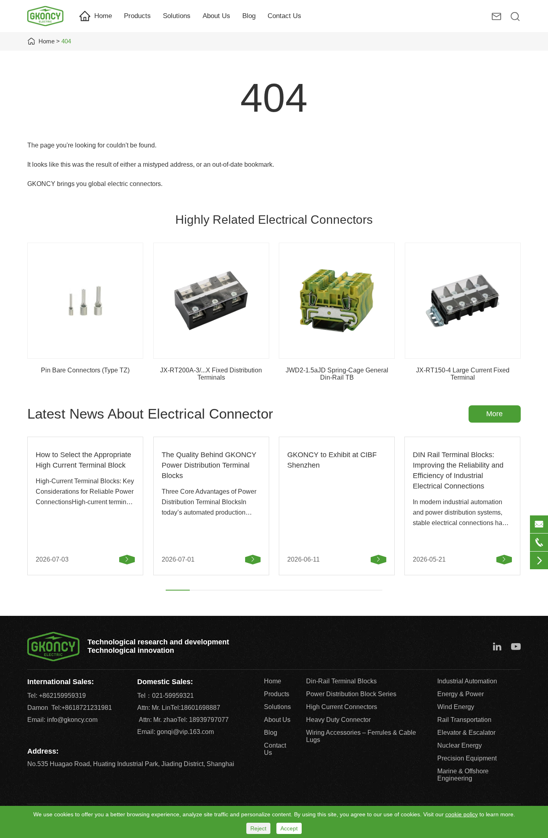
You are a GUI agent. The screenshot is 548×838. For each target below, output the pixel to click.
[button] (178, 590)
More (494, 414)
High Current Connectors (341, 706)
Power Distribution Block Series (351, 694)
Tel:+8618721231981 (81, 707)
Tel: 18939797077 (203, 719)
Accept (289, 828)
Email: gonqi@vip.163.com (175, 731)
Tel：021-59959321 (165, 695)
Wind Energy (455, 706)
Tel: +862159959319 (56, 695)
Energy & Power (460, 694)
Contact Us (284, 16)
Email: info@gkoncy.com (62, 719)
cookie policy (461, 814)
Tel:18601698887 (195, 707)
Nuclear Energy (459, 745)
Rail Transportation (464, 719)
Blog (249, 16)
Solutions (177, 16)
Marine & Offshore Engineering (463, 775)
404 (66, 41)
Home (103, 16)
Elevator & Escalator (466, 732)
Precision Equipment (467, 758)
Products (137, 16)
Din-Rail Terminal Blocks (341, 681)
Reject (258, 828)
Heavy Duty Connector (338, 719)
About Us (216, 16)
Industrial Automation (467, 681)
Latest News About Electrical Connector (150, 413)
